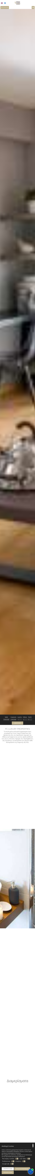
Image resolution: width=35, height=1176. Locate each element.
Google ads (5, 1164)
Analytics (18, 1161)
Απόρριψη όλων (7, 1168)
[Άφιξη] (6, 719)
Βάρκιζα (30, 788)
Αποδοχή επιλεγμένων (22, 1168)
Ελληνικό (22, 788)
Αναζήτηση (17, 723)
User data (22, 1158)
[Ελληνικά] (5, 3)
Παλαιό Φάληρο (14, 788)
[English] (2, 3)
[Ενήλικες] (25, 719)
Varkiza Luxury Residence (17, 1107)
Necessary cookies (8, 1158)
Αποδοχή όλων (7, 1172)
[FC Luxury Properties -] (17, 3)
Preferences (6, 1161)
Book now (4, 7)
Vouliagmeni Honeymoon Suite (17, 1132)
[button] (30, 1171)
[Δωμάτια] (19, 719)
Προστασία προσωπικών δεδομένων (15, 1156)
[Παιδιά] (30, 719)
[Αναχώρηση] (13, 719)
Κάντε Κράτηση (7, 196)
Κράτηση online (17, 918)
